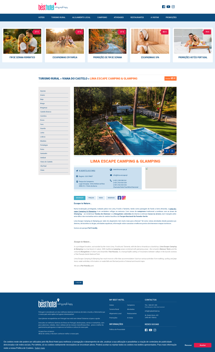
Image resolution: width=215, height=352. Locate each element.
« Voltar (78, 282)
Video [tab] (101, 198)
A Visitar (155, 17)
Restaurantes (137, 17)
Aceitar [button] (203, 345)
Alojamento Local (81, 17)
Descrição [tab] (79, 198)
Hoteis (41, 17)
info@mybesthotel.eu (152, 311)
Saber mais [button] (40, 348)
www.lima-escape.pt (120, 169)
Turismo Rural (58, 17)
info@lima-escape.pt (120, 175)
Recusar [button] (188, 345)
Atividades (119, 17)
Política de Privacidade (117, 329)
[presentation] (166, 151)
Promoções (171, 17)
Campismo (102, 17)
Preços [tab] (91, 198)
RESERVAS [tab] (111, 198)
